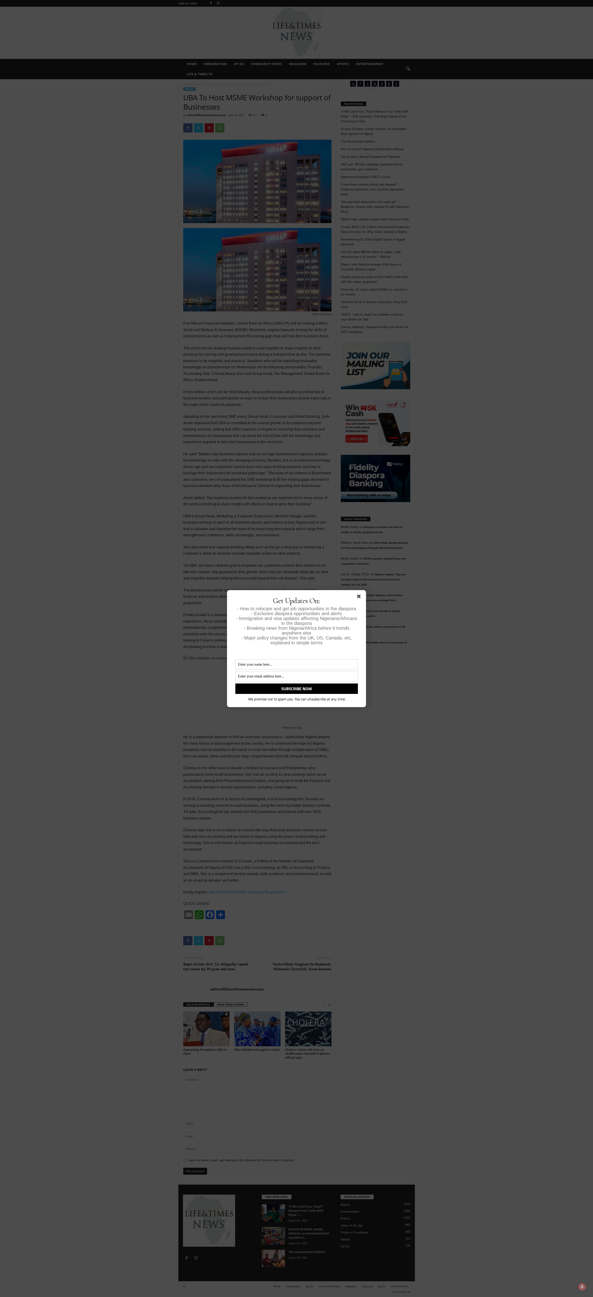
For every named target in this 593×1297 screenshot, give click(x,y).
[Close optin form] (360, 597)
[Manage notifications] (582, 1287)
